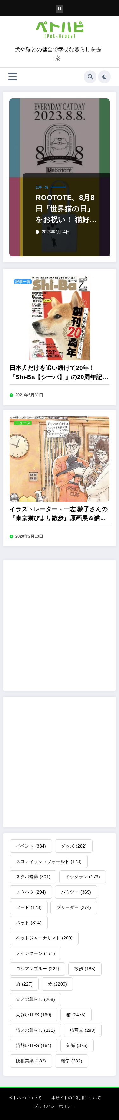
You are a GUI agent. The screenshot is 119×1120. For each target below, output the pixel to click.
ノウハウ (31, 892)
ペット (29, 922)
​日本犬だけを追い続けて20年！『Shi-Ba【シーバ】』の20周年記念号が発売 (59, 373)
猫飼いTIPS (33, 1045)
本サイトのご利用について (76, 1097)
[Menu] (12, 76)
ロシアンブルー (37, 968)
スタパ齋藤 (33, 876)
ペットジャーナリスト (44, 937)
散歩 (85, 968)
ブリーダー (73, 907)
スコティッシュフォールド (49, 861)
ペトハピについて (25, 1097)
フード (29, 907)
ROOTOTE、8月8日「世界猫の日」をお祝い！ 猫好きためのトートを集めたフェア (66, 209)
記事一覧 (42, 187)
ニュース (22, 423)
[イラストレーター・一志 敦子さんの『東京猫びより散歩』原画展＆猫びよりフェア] (59, 458)
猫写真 (83, 1030)
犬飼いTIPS (33, 1014)
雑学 (71, 1060)
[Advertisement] (59, 625)
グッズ (74, 845)
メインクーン (35, 953)
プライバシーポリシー (54, 1106)
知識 (77, 1045)
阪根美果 (31, 1060)
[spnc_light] (104, 76)
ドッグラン (82, 876)
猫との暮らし (35, 1030)
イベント (31, 845)
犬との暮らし (35, 999)
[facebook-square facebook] (59, 9)
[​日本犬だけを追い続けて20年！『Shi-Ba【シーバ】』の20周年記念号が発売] (59, 317)
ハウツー (76, 892)
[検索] (90, 77)
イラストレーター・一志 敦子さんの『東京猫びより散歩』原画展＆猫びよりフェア (59, 514)
